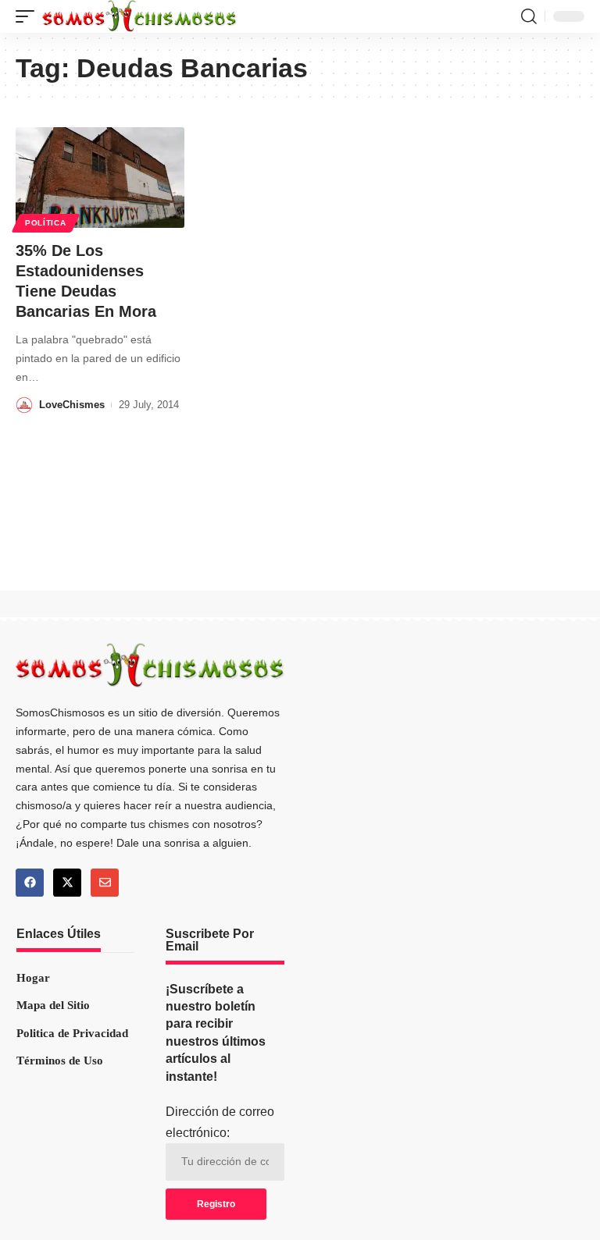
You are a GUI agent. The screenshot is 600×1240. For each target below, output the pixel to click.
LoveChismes (72, 404)
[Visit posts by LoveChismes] (24, 405)
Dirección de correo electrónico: (220, 1122)
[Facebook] (30, 883)
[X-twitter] (67, 883)
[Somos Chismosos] (139, 16)
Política (45, 223)
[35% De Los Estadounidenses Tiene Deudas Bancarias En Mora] (100, 178)
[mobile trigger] (29, 16)
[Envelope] (105, 883)
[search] (529, 16)
